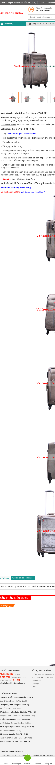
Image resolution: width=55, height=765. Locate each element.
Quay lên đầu (48, 764)
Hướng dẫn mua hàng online (43, 674)
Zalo (5, 764)
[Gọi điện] (27, 758)
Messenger (16, 764)
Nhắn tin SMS (38, 764)
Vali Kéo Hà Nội (39, 755)
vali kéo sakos (18, 578)
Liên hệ (35, 687)
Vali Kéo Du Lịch (13, 755)
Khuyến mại (36, 681)
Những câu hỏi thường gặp (42, 677)
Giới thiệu (35, 684)
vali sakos (30, 578)
